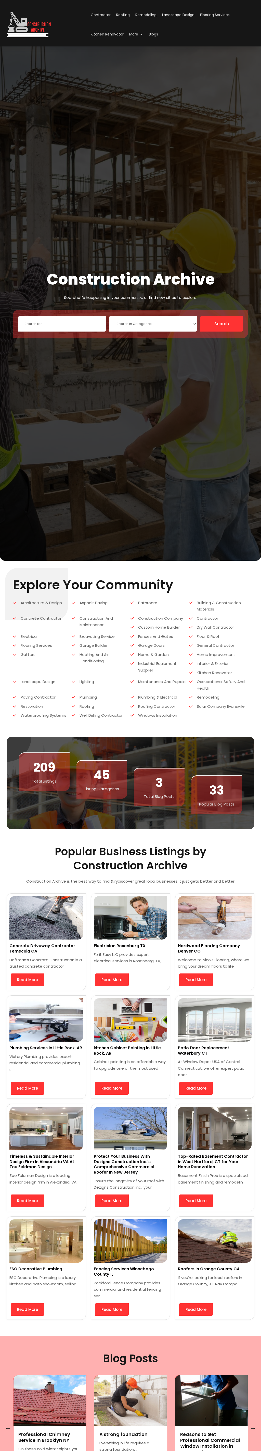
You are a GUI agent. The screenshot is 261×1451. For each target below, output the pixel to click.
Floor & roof (208, 636)
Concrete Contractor (41, 618)
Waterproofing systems (43, 715)
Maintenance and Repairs (162, 681)
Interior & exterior (213, 663)
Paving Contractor (38, 697)
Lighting (87, 681)
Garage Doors (151, 645)
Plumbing (88, 697)
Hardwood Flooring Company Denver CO (209, 948)
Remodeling (145, 14)
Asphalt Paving (94, 602)
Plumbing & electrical (157, 697)
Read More (27, 979)
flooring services (215, 14)
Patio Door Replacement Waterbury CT (203, 1050)
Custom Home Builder (159, 627)
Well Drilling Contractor (101, 715)
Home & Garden (153, 654)
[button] (253, 1428)
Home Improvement (216, 654)
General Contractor (215, 645)
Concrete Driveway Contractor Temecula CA (42, 948)
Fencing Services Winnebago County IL (124, 1271)
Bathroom (147, 602)
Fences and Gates (155, 636)
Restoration (32, 706)
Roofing (123, 14)
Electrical (29, 636)
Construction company (160, 618)
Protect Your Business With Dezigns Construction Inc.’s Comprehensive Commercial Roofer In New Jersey (124, 1164)
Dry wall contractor (215, 627)
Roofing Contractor (156, 706)
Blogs (153, 34)
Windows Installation (157, 715)
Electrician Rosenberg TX (120, 946)
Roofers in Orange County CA (209, 1269)
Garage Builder (94, 645)
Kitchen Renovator (107, 34)
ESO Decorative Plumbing (35, 1269)
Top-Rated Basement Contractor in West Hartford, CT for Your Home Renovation (213, 1161)
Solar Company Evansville (221, 706)
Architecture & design (41, 602)
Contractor (101, 14)
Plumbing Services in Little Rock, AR (45, 1048)
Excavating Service (97, 636)
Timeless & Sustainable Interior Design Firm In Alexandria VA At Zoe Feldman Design (41, 1161)
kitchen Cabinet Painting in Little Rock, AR (127, 1050)
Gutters (28, 654)
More (133, 34)
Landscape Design (178, 14)
